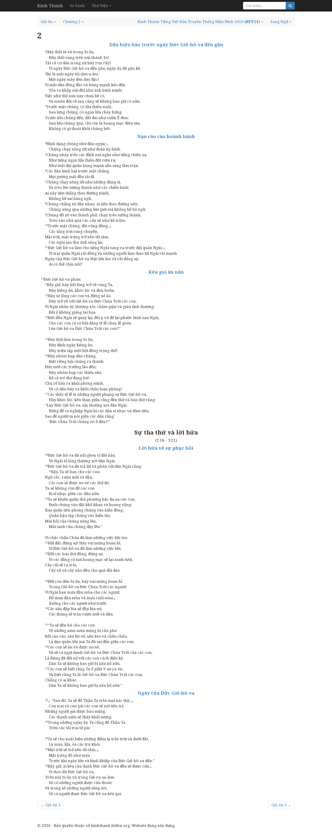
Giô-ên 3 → (281, 804)
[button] (48, 22)
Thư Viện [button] (100, 5)
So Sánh (77, 5)
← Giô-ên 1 (51, 804)
